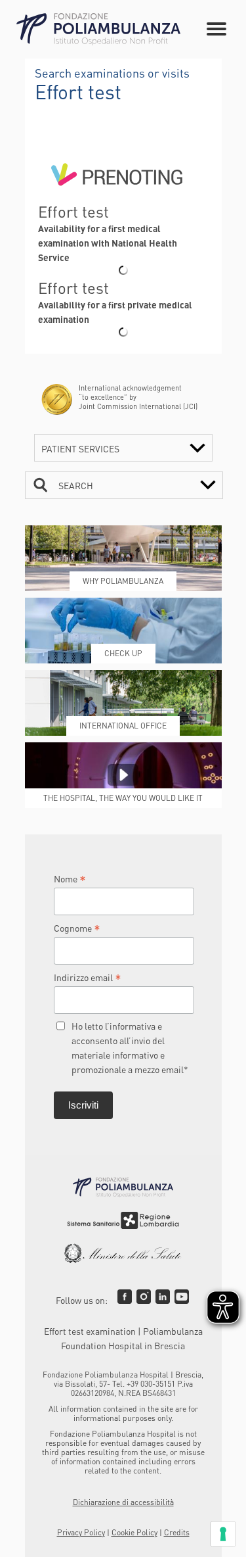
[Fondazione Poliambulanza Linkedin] (162, 1296)
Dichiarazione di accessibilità (123, 1502)
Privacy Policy (81, 1532)
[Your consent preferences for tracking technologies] (223, 1533)
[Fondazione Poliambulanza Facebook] (124, 1296)
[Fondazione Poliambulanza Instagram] (143, 1296)
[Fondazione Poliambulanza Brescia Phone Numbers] (98, 29)
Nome (70, 878)
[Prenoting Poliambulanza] (116, 195)
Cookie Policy (134, 1532)
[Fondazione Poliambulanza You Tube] (181, 1296)
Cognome (77, 928)
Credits (177, 1532)
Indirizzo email (87, 977)
